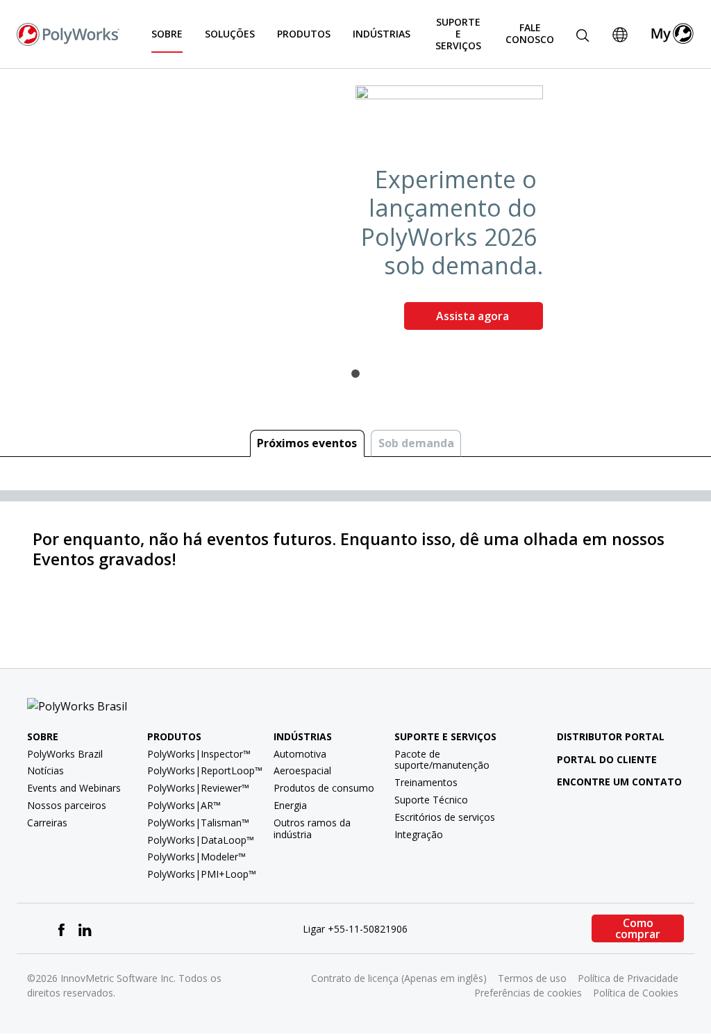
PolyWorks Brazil (65, 753)
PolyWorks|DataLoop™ (200, 840)
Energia (290, 805)
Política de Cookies (635, 992)
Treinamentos (426, 782)
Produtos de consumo (324, 787)
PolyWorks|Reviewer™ (198, 787)
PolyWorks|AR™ (184, 805)
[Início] (68, 32)
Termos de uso (532, 978)
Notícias (45, 770)
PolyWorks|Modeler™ (196, 856)
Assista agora (474, 316)
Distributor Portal (610, 736)
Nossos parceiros (66, 805)
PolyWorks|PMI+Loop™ (201, 874)
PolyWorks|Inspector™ (199, 753)
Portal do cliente (607, 759)
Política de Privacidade (628, 978)
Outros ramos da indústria (312, 828)
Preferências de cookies (528, 992)
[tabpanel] (355, 213)
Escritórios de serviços (444, 817)
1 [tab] (355, 373)
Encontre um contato (619, 781)
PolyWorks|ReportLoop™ (204, 770)
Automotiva (300, 753)
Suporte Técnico (431, 799)
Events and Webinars (74, 787)
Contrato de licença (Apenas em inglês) (399, 978)
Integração (418, 834)
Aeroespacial (302, 770)
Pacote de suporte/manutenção (442, 759)
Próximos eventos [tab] (307, 443)
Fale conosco (529, 33)
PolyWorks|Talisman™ (198, 822)
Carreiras (47, 822)
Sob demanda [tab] (416, 443)
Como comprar (637, 928)
